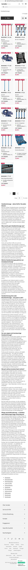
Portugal (21, 548)
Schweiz (17, 544)
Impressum (19, 555)
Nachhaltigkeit (7, 533)
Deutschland (8, 546)
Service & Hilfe (7, 509)
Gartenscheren (8, 491)
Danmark (15, 546)
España (20, 546)
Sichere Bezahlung (8, 514)
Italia (10, 548)
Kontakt (5, 518)
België (12, 544)
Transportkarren (8, 485)
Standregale (8, 497)
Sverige (10, 550)
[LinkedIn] (22, 538)
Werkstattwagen (9, 481)
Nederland (15, 548)
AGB (14, 555)
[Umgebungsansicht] (25, 18)
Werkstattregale (9, 479)
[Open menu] (26, 4)
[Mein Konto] (19, 4)
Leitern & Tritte (8, 483)
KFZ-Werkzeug (8, 489)
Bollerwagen (8, 493)
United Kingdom (17, 550)
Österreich (6, 544)
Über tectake (6, 505)
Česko (22, 544)
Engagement (6, 523)
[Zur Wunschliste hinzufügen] (12, 24)
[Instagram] (15, 538)
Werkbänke (7, 477)
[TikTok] (12, 538)
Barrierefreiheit (14, 559)
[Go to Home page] (6, 4)
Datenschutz (8, 555)
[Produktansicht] (22, 18)
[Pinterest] (8, 538)
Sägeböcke (7, 487)
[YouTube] (19, 538)
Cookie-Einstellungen (14, 557)
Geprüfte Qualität (8, 528)
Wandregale (8, 495)
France (6, 548)
